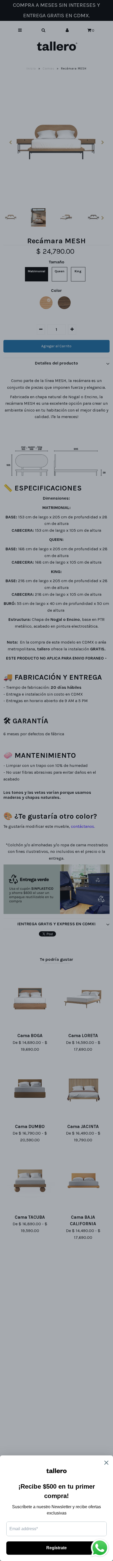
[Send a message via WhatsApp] (99, 1547)
